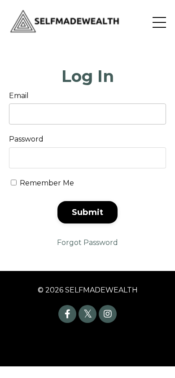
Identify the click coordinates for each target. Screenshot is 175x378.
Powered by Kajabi (87, 343)
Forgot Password (87, 242)
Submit (88, 212)
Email (19, 95)
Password (26, 139)
